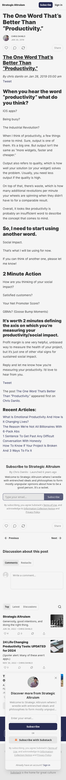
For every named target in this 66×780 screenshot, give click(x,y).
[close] (56, 678)
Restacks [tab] (26, 562)
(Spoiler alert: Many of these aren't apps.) (24, 656)
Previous (14, 538)
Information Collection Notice (39, 508)
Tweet (7, 81)
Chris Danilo (18, 36)
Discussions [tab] (29, 606)
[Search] (59, 606)
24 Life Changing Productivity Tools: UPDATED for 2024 (24, 646)
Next (54, 538)
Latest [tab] (16, 606)
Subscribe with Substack (35, 740)
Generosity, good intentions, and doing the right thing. (22, 622)
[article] (33, 625)
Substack (15, 772)
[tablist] (18, 562)
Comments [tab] (11, 562)
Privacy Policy (44, 755)
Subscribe (45, 5)
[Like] (6, 47)
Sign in (58, 5)
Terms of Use (50, 505)
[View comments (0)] (14, 47)
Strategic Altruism (16, 616)
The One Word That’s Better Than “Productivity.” (28, 62)
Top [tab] (7, 606)
